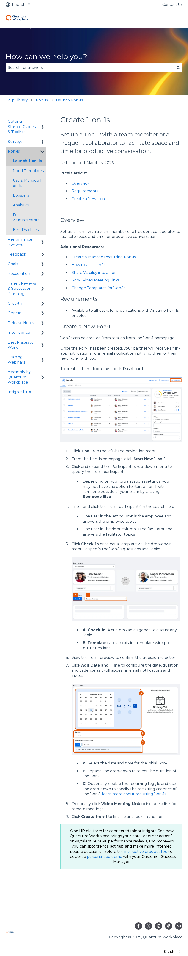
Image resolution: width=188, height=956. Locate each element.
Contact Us (172, 4)
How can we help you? (46, 56)
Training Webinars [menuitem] (16, 359)
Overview (80, 183)
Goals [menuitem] (13, 264)
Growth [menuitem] (15, 303)
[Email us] (178, 926)
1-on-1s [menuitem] (14, 151)
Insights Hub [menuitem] (19, 392)
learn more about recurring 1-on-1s (134, 794)
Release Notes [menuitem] (21, 323)
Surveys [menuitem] (15, 141)
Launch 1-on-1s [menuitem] (27, 161)
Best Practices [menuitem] (26, 230)
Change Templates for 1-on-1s (98, 288)
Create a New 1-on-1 (90, 199)
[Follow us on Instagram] (158, 926)
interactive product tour (146, 851)
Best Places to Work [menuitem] (21, 345)
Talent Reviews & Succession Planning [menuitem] (22, 288)
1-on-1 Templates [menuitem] (28, 171)
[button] (42, 122)
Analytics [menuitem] (21, 205)
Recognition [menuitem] (19, 273)
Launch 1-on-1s (69, 100)
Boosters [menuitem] (21, 195)
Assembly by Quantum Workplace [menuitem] (19, 377)
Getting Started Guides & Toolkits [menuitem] (22, 126)
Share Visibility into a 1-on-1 (95, 272)
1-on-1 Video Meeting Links (95, 280)
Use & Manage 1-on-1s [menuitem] (28, 183)
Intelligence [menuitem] (19, 332)
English (169, 951)
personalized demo (104, 856)
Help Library (17, 100)
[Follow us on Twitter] (148, 926)
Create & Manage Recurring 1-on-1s (104, 257)
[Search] (178, 67)
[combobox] (90, 67)
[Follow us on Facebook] (138, 926)
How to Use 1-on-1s (88, 265)
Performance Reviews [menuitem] (20, 242)
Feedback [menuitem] (17, 254)
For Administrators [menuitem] (26, 217)
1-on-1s (42, 100)
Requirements (85, 191)
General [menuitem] (15, 313)
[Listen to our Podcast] (168, 926)
